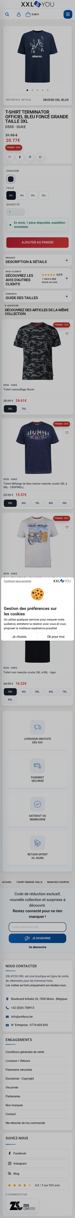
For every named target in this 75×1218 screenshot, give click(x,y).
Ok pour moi (55, 636)
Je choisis (19, 636)
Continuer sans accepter (17, 581)
